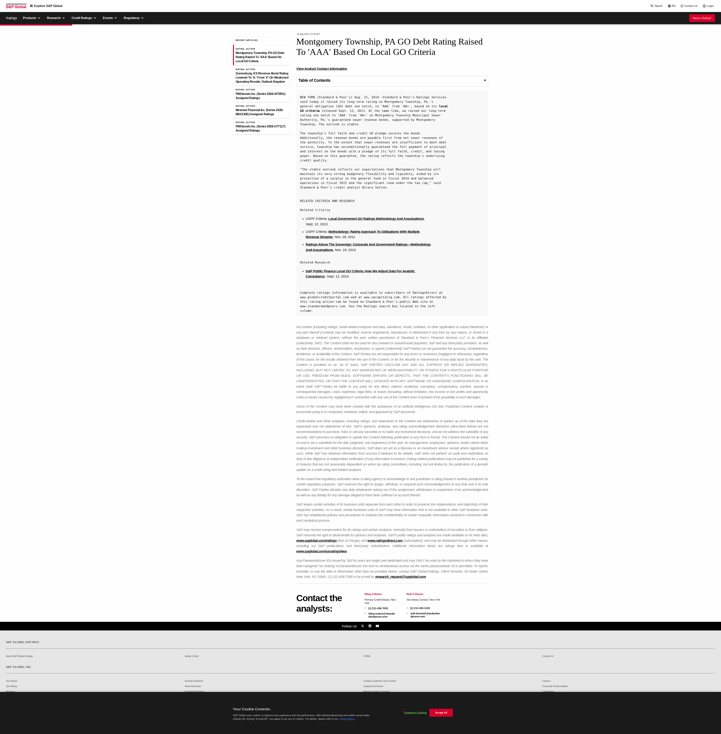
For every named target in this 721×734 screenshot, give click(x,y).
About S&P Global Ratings (19, 656)
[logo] (16, 6)
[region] (360, 713)
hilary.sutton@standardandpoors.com (381, 615)
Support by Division (373, 686)
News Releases (193, 686)
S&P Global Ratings (22, 642)
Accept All (441, 712)
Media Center (192, 656)
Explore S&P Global (48, 6)
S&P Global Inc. (19, 666)
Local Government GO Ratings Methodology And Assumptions (376, 219)
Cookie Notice (347, 718)
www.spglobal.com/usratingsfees (321, 551)
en (673, 5)
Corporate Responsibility (555, 686)
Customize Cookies (415, 712)
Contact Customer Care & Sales (380, 681)
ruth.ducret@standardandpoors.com (425, 615)
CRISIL (367, 656)
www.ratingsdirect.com (385, 541)
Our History (11, 686)
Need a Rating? (702, 18)
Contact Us (691, 5)
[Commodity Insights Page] (363, 626)
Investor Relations (194, 681)
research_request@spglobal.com (400, 577)
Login (710, 5)
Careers (546, 681)
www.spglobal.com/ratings (316, 541)
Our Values (11, 681)
